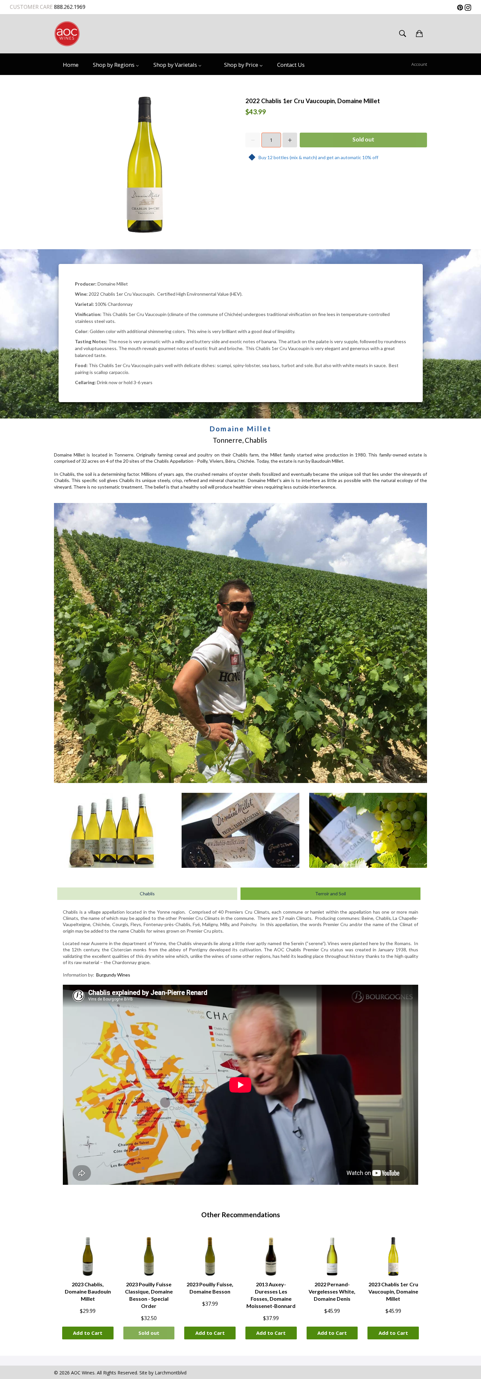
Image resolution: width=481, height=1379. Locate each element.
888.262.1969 (69, 6)
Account (419, 64)
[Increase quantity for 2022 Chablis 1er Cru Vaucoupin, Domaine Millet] (289, 140)
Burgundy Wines (113, 975)
